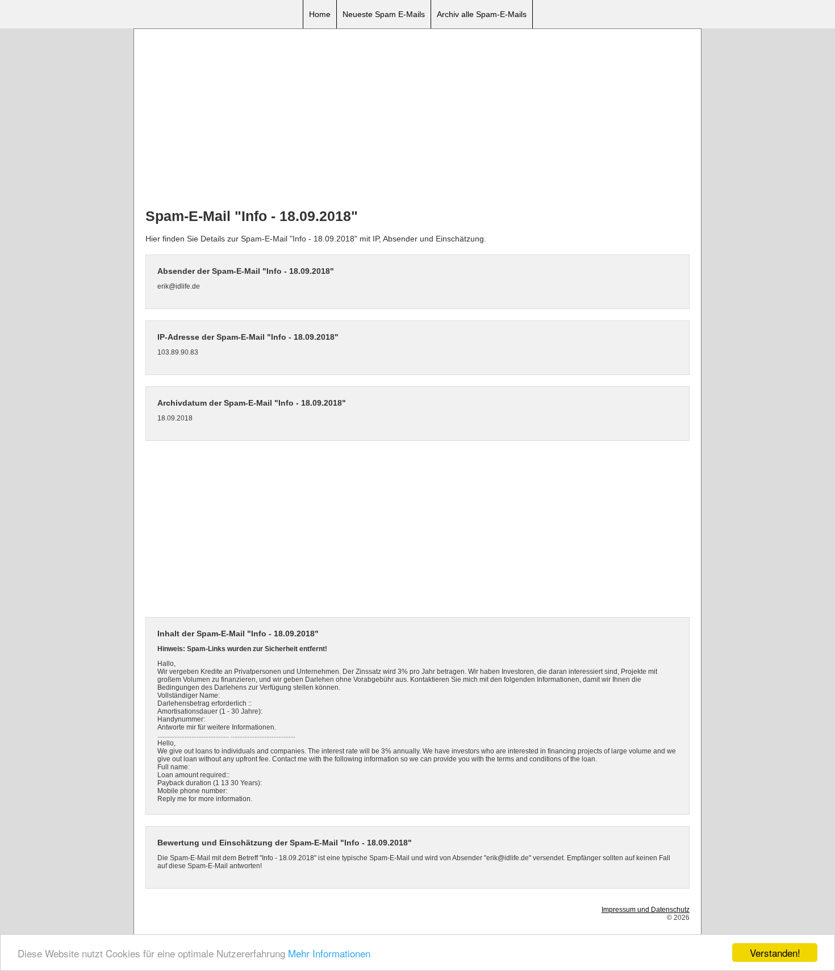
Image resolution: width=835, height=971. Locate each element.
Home (320, 14)
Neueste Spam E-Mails (384, 14)
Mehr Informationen (329, 953)
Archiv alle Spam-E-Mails (482, 14)
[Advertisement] (417, 119)
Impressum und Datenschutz (646, 910)
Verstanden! (775, 952)
